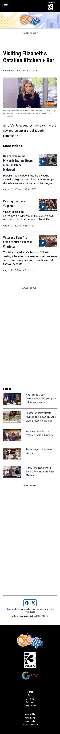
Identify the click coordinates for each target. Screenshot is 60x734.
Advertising (30, 718)
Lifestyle (30, 698)
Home (30, 691)
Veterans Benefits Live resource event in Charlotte (17, 242)
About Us (30, 714)
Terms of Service (30, 724)
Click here (10, 609)
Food (30, 695)
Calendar (30, 702)
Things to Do (30, 705)
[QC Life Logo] (30, 19)
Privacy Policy (30, 721)
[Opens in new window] (30, 660)
